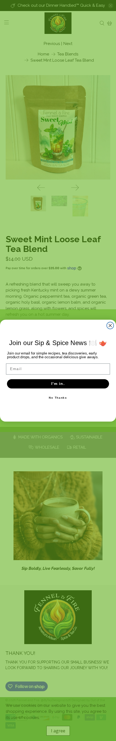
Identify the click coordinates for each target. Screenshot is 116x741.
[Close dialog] (110, 325)
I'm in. (58, 383)
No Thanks (58, 397)
